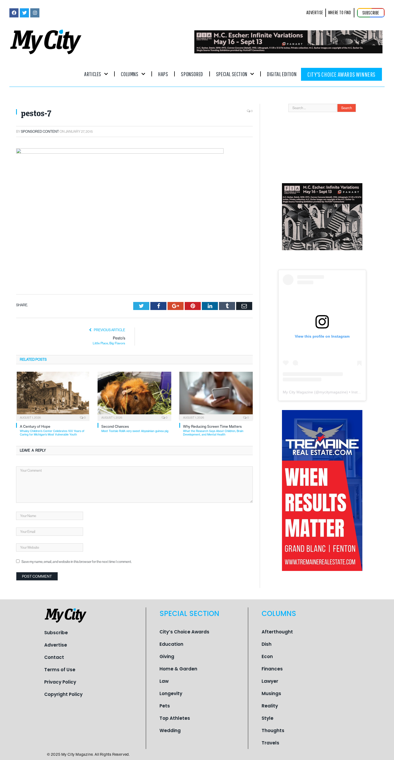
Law (164, 681)
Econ (267, 656)
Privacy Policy (60, 682)
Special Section (231, 74)
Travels (270, 743)
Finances (272, 669)
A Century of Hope (52, 430)
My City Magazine (298, 392)
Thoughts (273, 730)
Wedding (170, 730)
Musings (271, 693)
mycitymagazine (333, 392)
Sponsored (192, 74)
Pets (164, 706)
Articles (92, 74)
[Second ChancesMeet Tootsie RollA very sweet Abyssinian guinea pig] (134, 396)
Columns (129, 74)
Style (267, 718)
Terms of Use (59, 669)
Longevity (170, 693)
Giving (166, 656)
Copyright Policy (63, 694)
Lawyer (270, 681)
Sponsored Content (40, 132)
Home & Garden (178, 669)
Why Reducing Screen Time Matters (213, 430)
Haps (163, 74)
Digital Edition (281, 74)
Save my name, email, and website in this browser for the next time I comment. (76, 562)
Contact (54, 657)
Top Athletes (174, 718)
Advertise (55, 645)
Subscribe (56, 632)
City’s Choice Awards (184, 632)
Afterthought (277, 632)
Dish (267, 644)
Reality (270, 706)
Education (171, 644)
